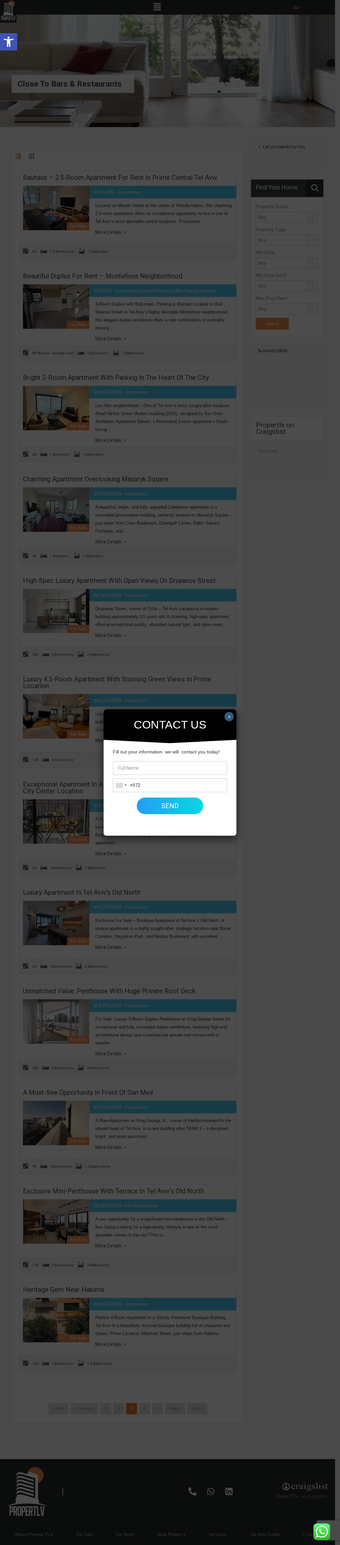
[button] (8, 41)
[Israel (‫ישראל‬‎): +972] (120, 785)
